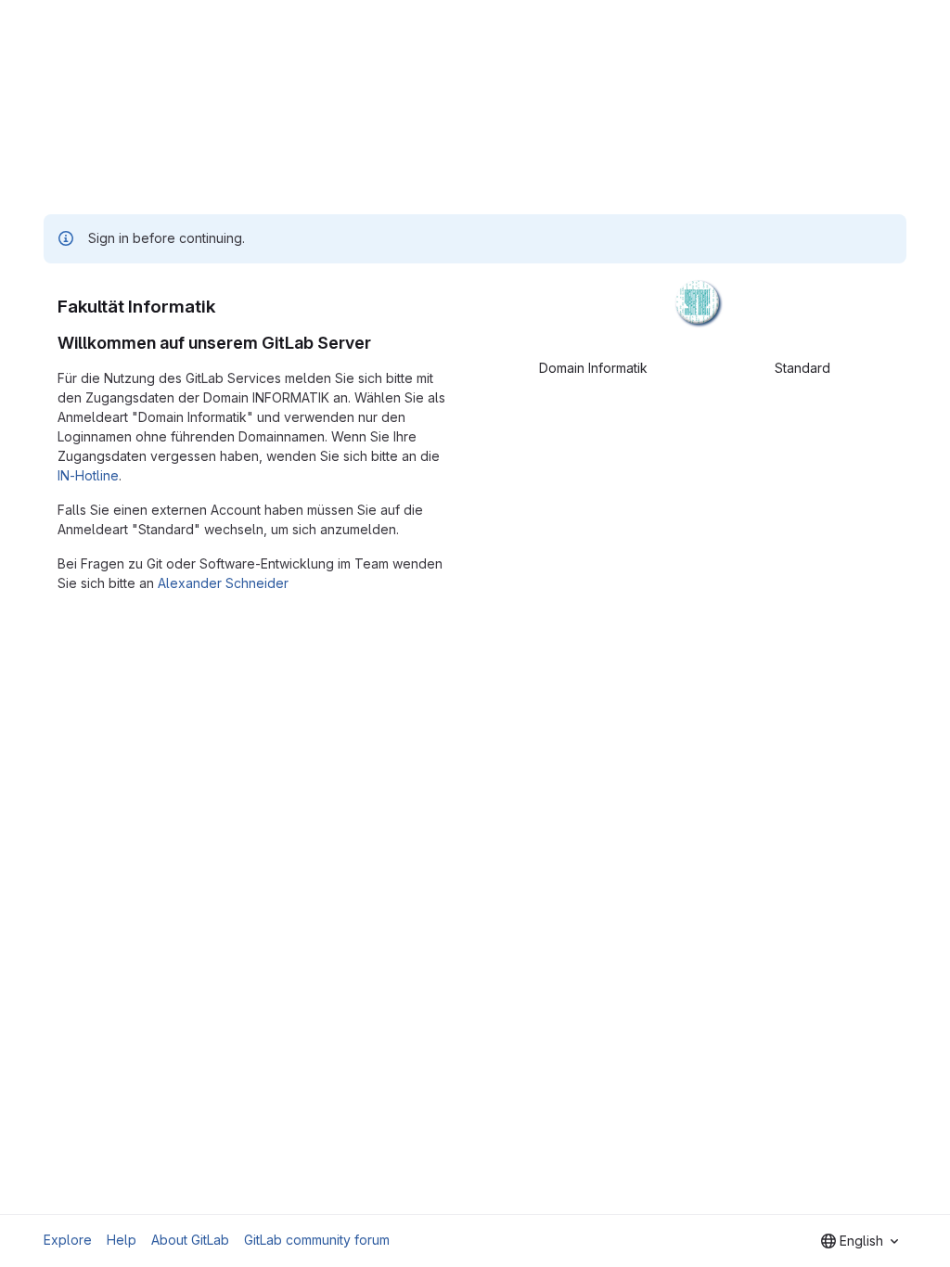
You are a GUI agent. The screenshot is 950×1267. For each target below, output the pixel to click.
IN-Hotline (88, 475)
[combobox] (859, 1241)
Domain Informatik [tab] (593, 368)
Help (121, 1240)
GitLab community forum (317, 1240)
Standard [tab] (802, 368)
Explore (68, 1240)
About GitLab (190, 1240)
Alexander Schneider (223, 583)
